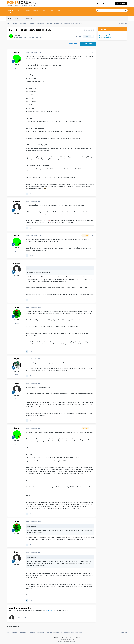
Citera (31, 194)
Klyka (16, 307)
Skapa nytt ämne (72, 43)
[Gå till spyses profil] (17, 365)
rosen (16, 383)
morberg (16, 201)
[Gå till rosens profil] (17, 389)
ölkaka (116, 36)
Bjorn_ (16, 552)
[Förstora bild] (45, 188)
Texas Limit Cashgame (34, 37)
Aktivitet (18, 10)
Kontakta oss (69, 637)
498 (17, 399)
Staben (17, 18)
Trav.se (43, 10)
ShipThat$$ (111, 34)
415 (17, 68)
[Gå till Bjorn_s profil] (17, 558)
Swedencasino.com (54, 10)
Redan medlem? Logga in (105, 3)
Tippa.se (35, 10)
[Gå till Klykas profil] (17, 313)
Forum (9, 18)
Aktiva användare (27, 18)
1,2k (17, 374)
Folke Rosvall (103, 37)
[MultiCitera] (27, 194)
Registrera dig (121, 3)
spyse (16, 359)
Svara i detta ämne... (25, 618)
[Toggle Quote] (28, 268)
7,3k (17, 323)
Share (79, 36)
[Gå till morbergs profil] (17, 207)
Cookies (77, 637)
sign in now (49, 610)
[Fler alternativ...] (92, 52)
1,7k (17, 568)
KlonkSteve (102, 36)
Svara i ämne (88, 43)
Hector (109, 37)
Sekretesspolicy (59, 637)
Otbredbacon (103, 34)
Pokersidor (27, 10)
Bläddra (10, 10)
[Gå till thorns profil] (11, 36)
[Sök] (126, 10)
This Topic (118, 10)
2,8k (17, 217)
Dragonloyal (109, 36)
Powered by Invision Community (67, 641)
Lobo (116, 34)
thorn (18, 35)
